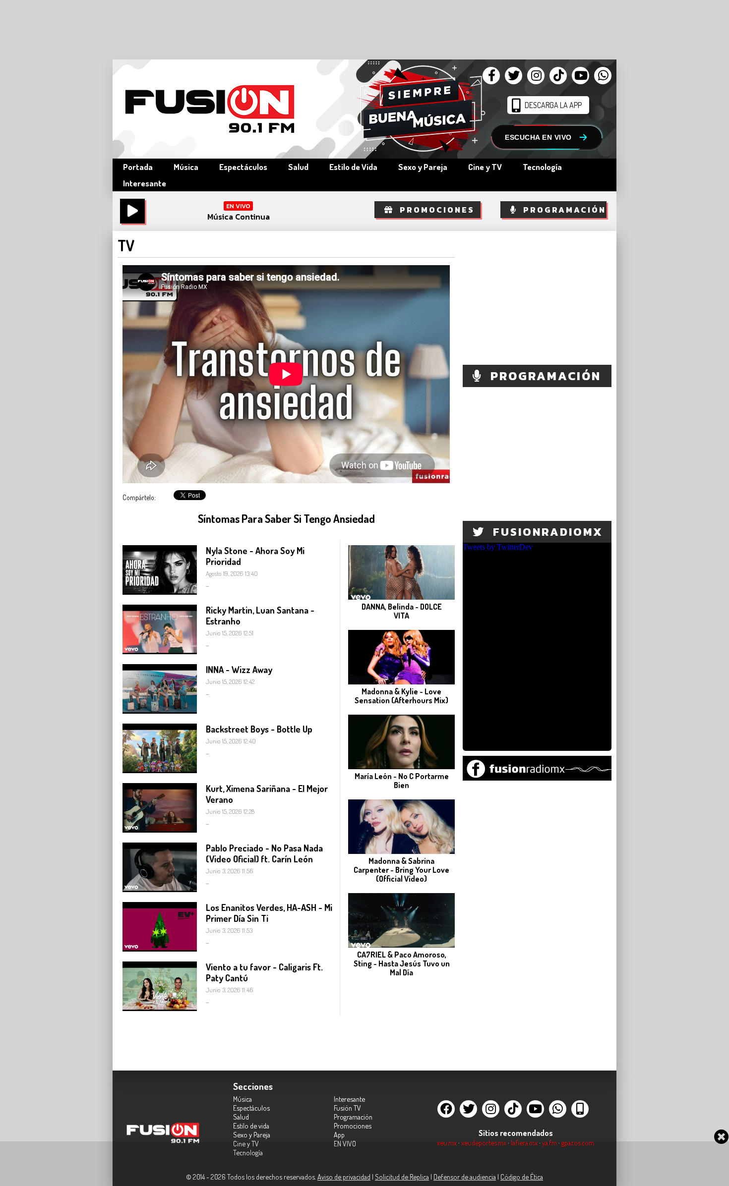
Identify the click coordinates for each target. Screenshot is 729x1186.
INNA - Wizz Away (239, 669)
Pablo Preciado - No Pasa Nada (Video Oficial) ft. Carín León (264, 853)
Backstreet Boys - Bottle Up (259, 729)
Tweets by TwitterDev (498, 547)
